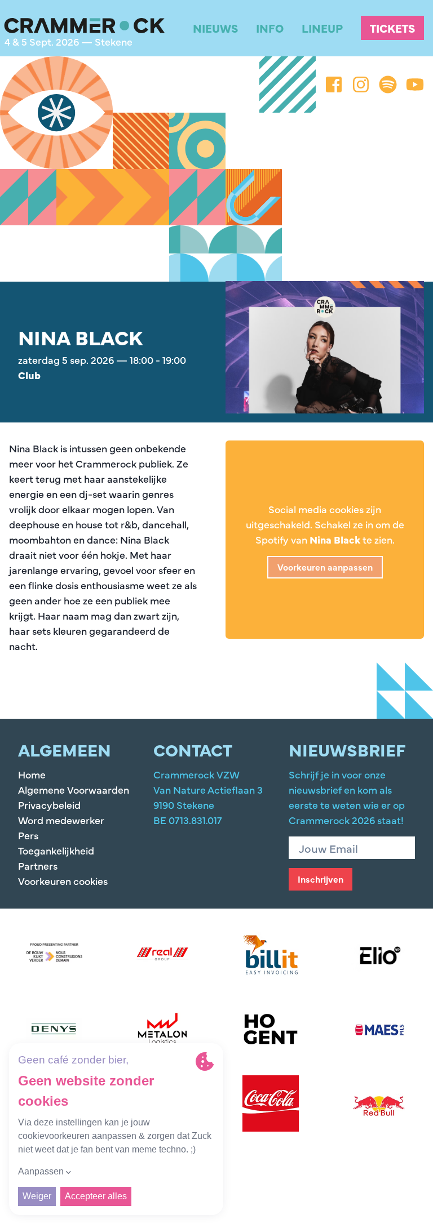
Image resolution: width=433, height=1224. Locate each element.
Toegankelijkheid (56, 850)
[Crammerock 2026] (84, 25)
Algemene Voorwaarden (73, 789)
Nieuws (215, 27)
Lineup (322, 27)
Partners (38, 865)
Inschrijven (320, 879)
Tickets (392, 27)
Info (270, 27)
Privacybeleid (49, 805)
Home (32, 774)
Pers (28, 835)
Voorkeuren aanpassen (325, 566)
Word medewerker (61, 820)
